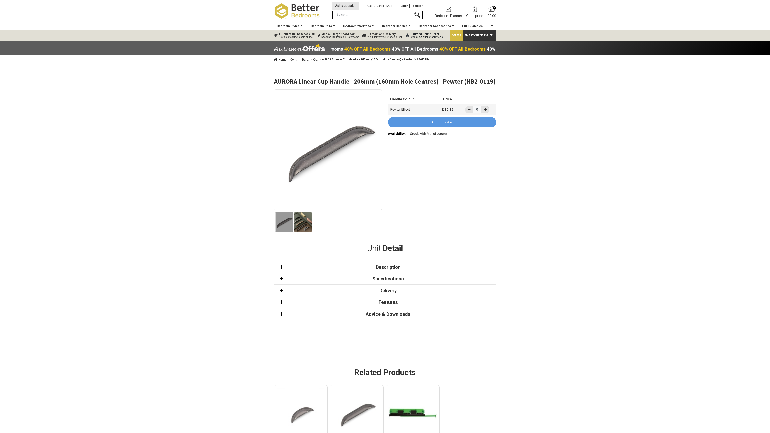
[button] (492, 25)
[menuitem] (472, 26)
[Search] (417, 15)
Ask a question (345, 6)
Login (404, 6)
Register (417, 6)
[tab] (385, 267)
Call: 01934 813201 (379, 6)
